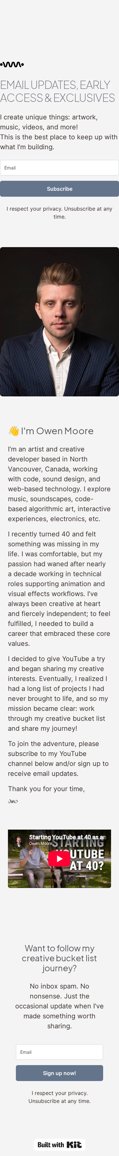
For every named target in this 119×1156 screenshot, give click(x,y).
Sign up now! (59, 1073)
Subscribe (59, 188)
